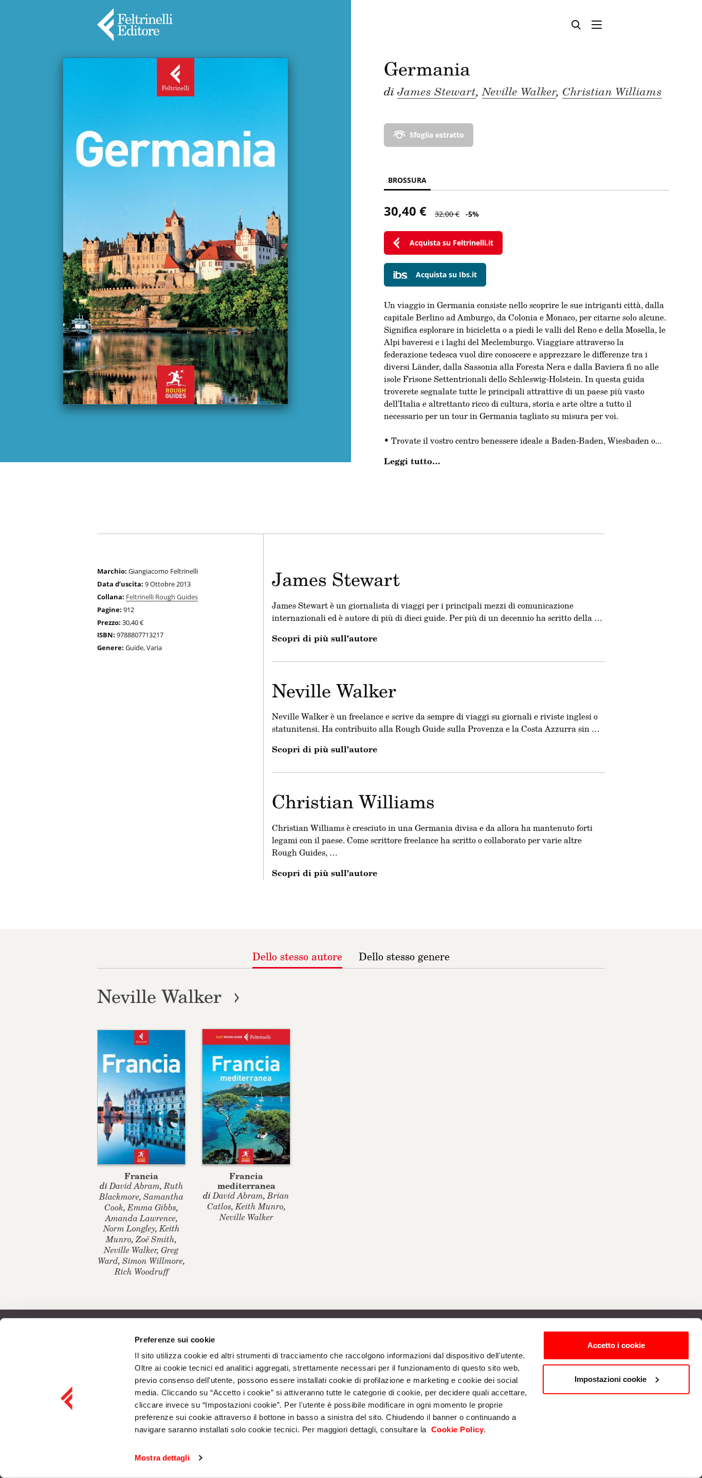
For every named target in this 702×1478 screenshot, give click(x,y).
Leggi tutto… (412, 461)
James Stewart (436, 91)
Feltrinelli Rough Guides (162, 596)
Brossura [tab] (407, 180)
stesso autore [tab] (297, 956)
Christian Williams (612, 91)
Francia (141, 1175)
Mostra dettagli (162, 1457)
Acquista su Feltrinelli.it (451, 243)
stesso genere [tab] (404, 956)
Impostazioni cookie (610, 1378)
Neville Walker (519, 91)
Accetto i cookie (616, 1345)
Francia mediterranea (246, 1180)
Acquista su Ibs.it (446, 274)
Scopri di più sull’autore (324, 638)
